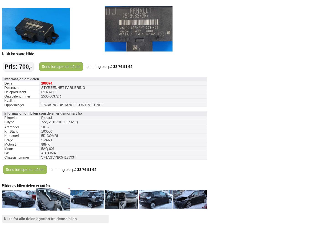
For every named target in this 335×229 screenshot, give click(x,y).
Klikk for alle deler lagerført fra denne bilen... (42, 219)
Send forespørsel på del (61, 67)
